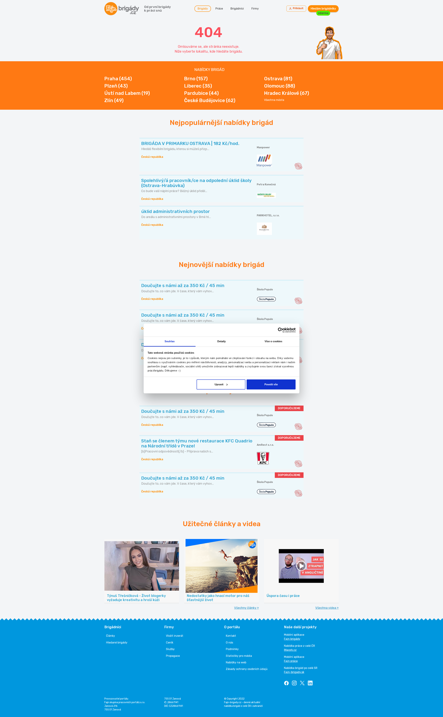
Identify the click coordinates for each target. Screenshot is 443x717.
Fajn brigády (292, 639)
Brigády (203, 8)
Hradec (286, 93)
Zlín (114, 100)
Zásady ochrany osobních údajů (247, 669)
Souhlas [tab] (170, 341)
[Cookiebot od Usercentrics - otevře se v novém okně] (280, 330)
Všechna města (274, 100)
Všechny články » (246, 608)
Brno (196, 78)
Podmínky (232, 649)
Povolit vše (271, 384)
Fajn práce (291, 661)
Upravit (219, 384)
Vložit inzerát (174, 635)
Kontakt (231, 635)
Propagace (173, 655)
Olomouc (279, 86)
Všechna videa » (327, 608)
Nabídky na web (236, 662)
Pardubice (201, 93)
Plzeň (116, 86)
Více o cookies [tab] (273, 341)
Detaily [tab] (221, 341)
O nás (229, 642)
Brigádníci (237, 8)
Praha (118, 78)
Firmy (255, 8)
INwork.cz (290, 650)
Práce (219, 8)
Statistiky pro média (239, 655)
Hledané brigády (116, 642)
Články (110, 635)
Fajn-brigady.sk (294, 672)
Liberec (198, 86)
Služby (170, 649)
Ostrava (278, 78)
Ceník (169, 642)
